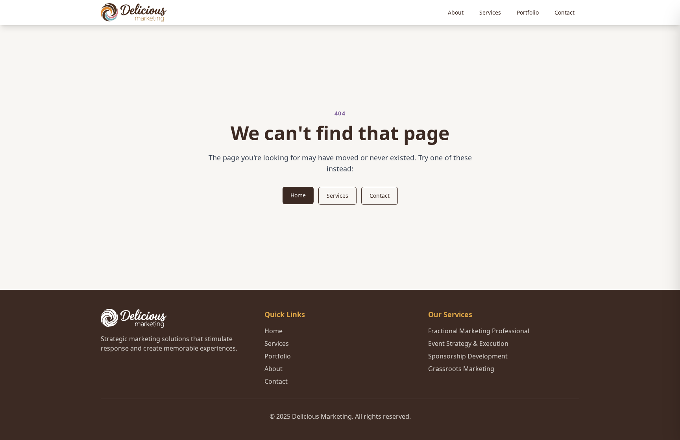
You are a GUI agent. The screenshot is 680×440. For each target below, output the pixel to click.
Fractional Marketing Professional (478, 331)
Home (298, 195)
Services (490, 12)
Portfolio (528, 12)
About (456, 12)
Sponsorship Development (468, 356)
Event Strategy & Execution (468, 343)
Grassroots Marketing (461, 368)
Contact (564, 12)
